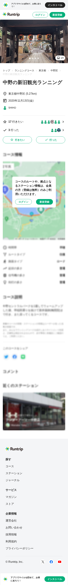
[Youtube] (59, 562)
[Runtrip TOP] (11, 15)
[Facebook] (51, 562)
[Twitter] (43, 562)
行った (53, 139)
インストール (55, 5)
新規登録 (57, 14)
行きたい (20, 139)
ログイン (40, 14)
